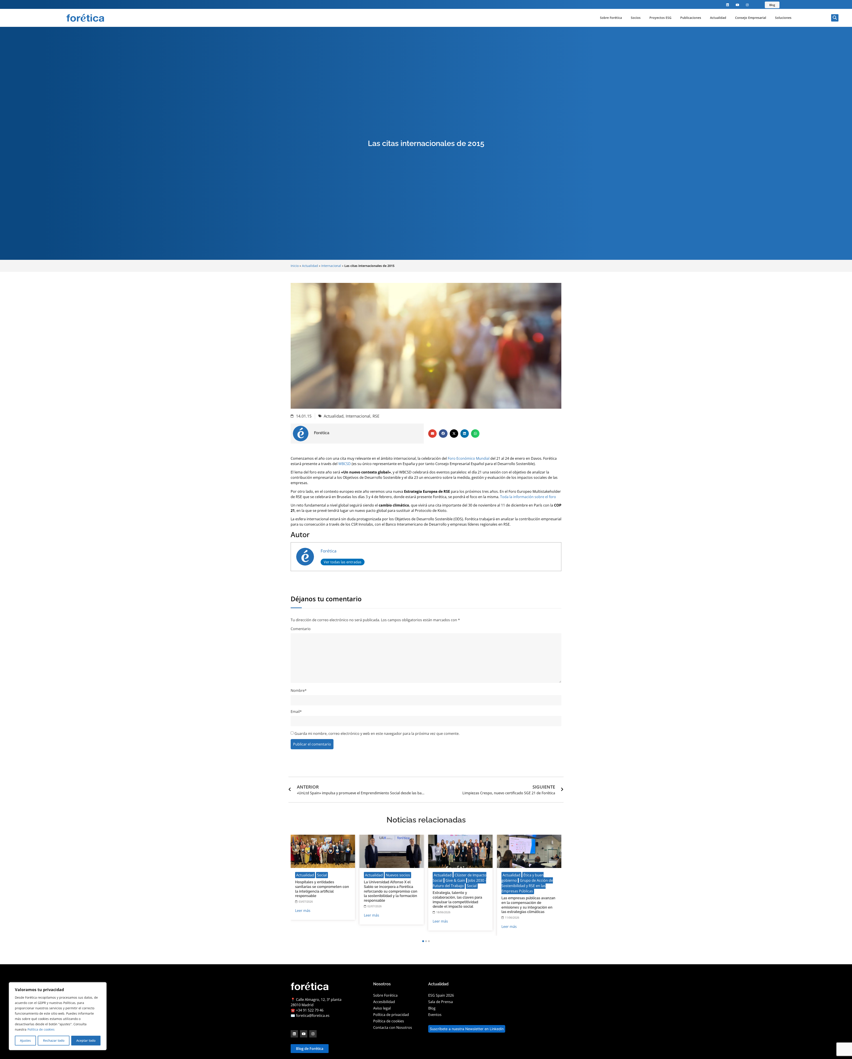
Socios (636, 18)
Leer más (302, 910)
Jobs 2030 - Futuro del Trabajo (459, 883)
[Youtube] (737, 5)
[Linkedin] (728, 5)
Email (296, 711)
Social (322, 875)
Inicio (295, 266)
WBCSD (344, 463)
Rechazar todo (53, 1040)
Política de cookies (41, 1029)
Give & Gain (455, 880)
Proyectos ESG (660, 18)
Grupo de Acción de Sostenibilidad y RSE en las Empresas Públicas (527, 885)
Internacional (331, 266)
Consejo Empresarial (750, 18)
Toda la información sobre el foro (528, 496)
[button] (834, 18)
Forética (329, 551)
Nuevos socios (398, 875)
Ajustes (25, 1040)
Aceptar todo (85, 1040)
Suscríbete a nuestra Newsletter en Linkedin (467, 1029)
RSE (376, 416)
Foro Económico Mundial (468, 458)
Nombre (299, 690)
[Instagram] (747, 5)
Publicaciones (690, 18)
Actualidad (718, 18)
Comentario (301, 629)
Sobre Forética (611, 18)
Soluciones (783, 18)
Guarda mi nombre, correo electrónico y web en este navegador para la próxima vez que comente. (377, 733)
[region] (57, 1016)
